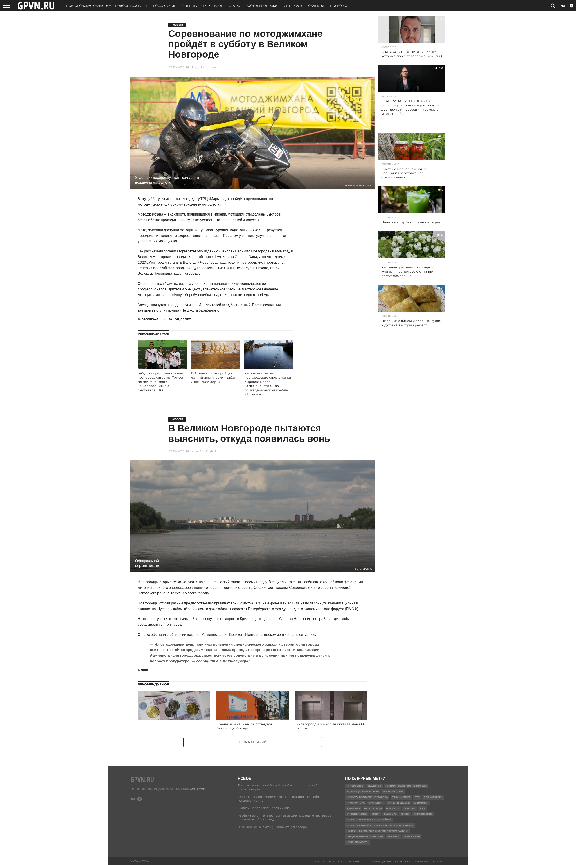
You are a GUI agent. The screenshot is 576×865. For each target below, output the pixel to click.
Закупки (393, 836)
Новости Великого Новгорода (367, 797)
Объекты (316, 5)
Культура (390, 814)
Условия (439, 861)
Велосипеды (373, 808)
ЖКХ (144, 670)
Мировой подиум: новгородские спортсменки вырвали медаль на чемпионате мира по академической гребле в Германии (267, 383)
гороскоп (392, 808)
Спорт (185, 319)
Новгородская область (87, 5)
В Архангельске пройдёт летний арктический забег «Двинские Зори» (213, 377)
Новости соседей (131, 5)
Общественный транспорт (365, 836)
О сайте (318, 861)
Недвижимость (357, 842)
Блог (218, 5)
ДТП (417, 797)
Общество (374, 785)
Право (405, 814)
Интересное (355, 785)
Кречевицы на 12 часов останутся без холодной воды (244, 726)
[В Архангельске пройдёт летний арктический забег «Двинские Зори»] (215, 367)
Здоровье (353, 808)
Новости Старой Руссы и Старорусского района (380, 825)
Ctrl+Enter (197, 789)
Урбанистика (401, 797)
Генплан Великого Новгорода (406, 785)
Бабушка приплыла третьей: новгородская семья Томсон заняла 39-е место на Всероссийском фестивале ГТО (161, 381)
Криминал (421, 802)
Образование (423, 814)
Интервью (293, 5)
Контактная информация (347, 861)
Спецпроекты (194, 5)
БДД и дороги (433, 797)
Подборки (339, 5)
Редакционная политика (391, 861)
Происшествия (393, 791)
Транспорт (376, 802)
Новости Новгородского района (369, 819)
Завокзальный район (160, 319)
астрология (411, 836)
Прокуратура (356, 802)
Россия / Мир (164, 5)
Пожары (409, 808)
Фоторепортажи (262, 5)
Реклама (421, 861)
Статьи (235, 5)
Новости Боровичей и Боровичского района (377, 830)
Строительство (357, 814)
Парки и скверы (399, 802)
